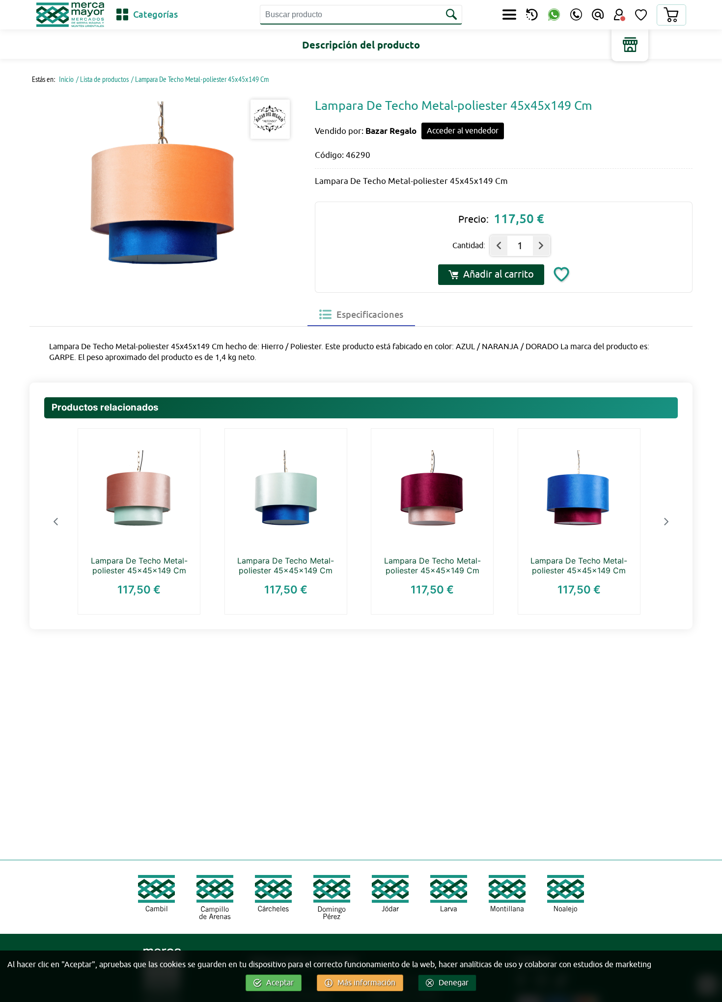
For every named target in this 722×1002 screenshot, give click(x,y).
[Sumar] (541, 245)
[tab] (361, 314)
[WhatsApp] (554, 15)
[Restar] (499, 245)
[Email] (598, 14)
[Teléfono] (576, 14)
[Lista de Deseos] (641, 14)
